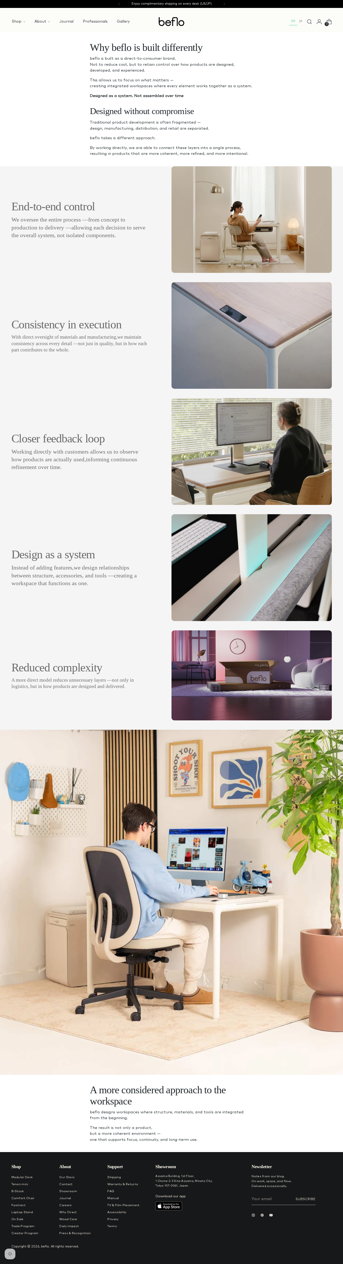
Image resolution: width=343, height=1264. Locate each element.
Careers (65, 1205)
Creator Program (24, 1233)
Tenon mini (19, 1184)
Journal (65, 1198)
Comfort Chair (23, 1198)
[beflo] (172, 21)
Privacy (113, 1219)
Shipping (114, 1177)
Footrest (18, 1205)
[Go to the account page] (319, 21)
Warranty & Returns (122, 1184)
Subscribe (306, 1199)
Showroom (68, 1191)
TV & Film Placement (123, 1205)
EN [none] (293, 21)
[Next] (224, 4)
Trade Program (23, 1226)
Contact (65, 1184)
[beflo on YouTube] (272, 1216)
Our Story (67, 1177)
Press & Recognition (75, 1233)
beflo (45, 1246)
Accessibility (116, 1212)
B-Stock (17, 1191)
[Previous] (119, 4)
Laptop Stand (22, 1212)
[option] (300, 21)
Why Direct (68, 1212)
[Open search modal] (309, 21)
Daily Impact (69, 1226)
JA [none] (300, 21)
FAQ (110, 1191)
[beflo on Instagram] (254, 1216)
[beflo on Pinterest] (263, 1216)
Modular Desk (22, 1177)
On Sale (17, 1219)
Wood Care (68, 1219)
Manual (113, 1198)
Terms (112, 1226)
